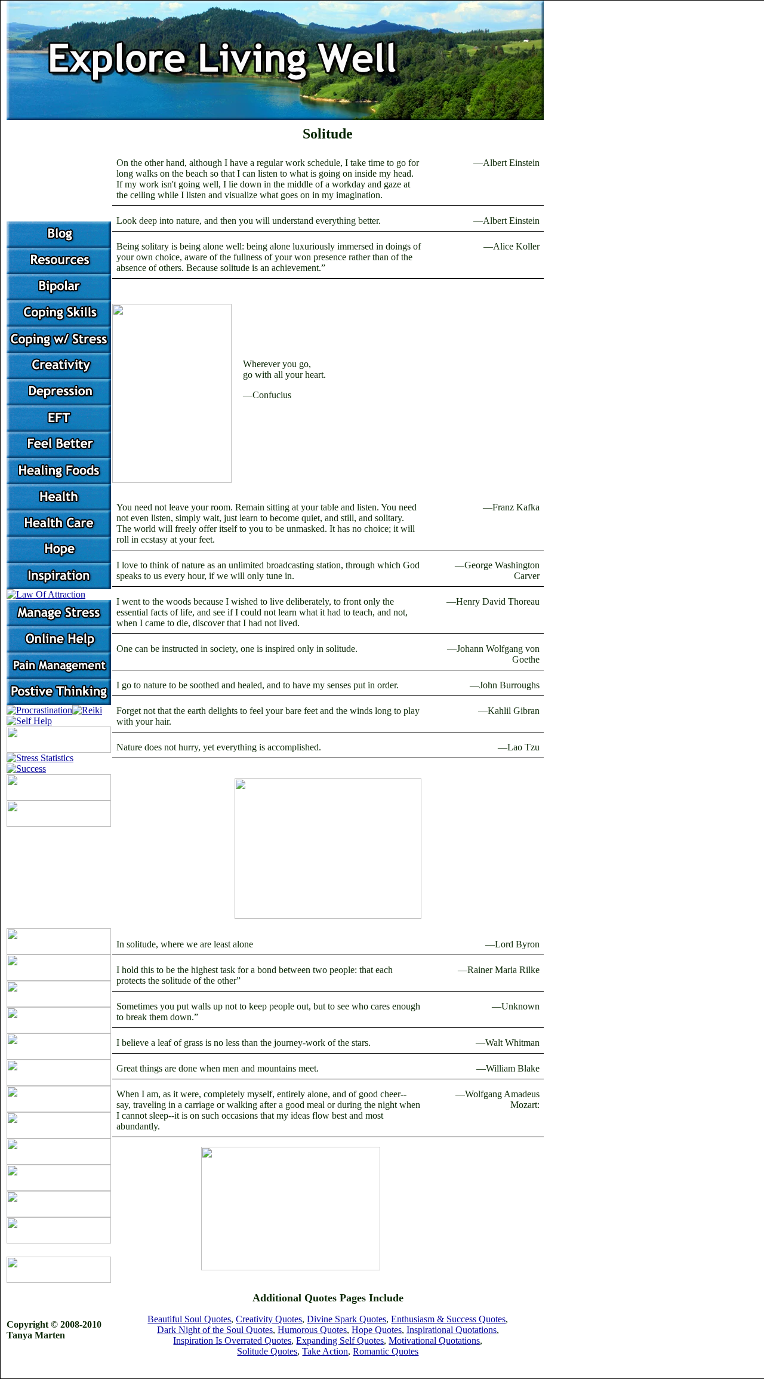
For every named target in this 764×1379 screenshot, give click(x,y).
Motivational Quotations (434, 1340)
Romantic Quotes (385, 1351)
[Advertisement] (418, 1243)
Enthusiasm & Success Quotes (448, 1319)
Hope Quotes (377, 1330)
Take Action (325, 1351)
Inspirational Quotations (451, 1330)
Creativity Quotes (269, 1319)
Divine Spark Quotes (346, 1319)
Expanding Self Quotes (340, 1340)
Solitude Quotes (267, 1351)
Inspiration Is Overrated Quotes (232, 1340)
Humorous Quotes (312, 1330)
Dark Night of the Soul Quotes (215, 1330)
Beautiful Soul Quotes (189, 1319)
